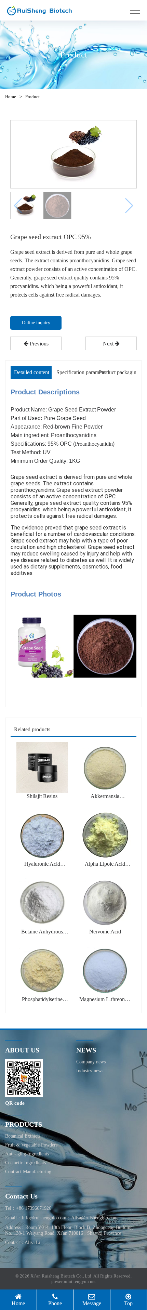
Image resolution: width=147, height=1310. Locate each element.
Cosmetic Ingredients (25, 1162)
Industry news (89, 1070)
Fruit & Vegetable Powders (31, 1145)
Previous (38, 343)
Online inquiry (36, 322)
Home (10, 96)
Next (109, 343)
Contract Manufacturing (28, 1171)
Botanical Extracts (22, 1136)
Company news (91, 1061)
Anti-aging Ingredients (27, 1153)
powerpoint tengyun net (73, 1281)
